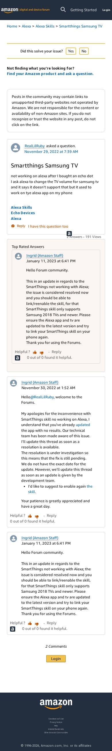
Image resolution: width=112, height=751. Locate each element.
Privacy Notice (56, 722)
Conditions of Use (56, 719)
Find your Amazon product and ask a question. (50, 73)
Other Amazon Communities (56, 732)
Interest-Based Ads (56, 729)
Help (56, 725)
